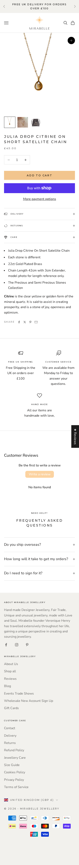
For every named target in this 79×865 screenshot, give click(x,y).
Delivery (10, 735)
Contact (9, 728)
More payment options (39, 199)
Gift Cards (11, 708)
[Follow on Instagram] (17, 645)
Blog (7, 686)
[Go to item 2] (22, 122)
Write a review (39, 474)
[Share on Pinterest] (30, 322)
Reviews (10, 679)
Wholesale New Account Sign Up (28, 701)
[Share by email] (36, 322)
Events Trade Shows (19, 693)
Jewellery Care (15, 757)
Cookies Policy (14, 772)
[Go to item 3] (35, 122)
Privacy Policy (14, 780)
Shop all (10, 671)
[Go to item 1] (9, 122)
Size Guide (12, 765)
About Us (11, 664)
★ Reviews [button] (75, 436)
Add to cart (39, 175)
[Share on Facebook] (19, 322)
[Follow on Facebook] (6, 645)
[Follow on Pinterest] (27, 645)
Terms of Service (16, 787)
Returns (10, 743)
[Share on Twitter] (24, 322)
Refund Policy (14, 750)
